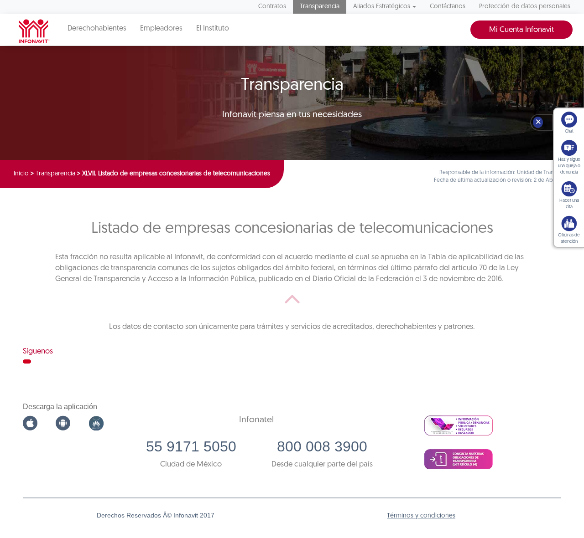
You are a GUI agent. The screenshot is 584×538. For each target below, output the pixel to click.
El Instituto (212, 28)
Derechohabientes (97, 28)
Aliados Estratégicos (381, 6)
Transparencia (319, 6)
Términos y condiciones (421, 515)
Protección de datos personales (524, 6)
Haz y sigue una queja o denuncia (569, 166)
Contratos (272, 6)
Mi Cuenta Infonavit (521, 30)
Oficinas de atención (569, 238)
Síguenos (38, 351)
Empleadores (161, 28)
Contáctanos (447, 6)
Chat (569, 131)
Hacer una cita (569, 204)
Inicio (21, 173)
